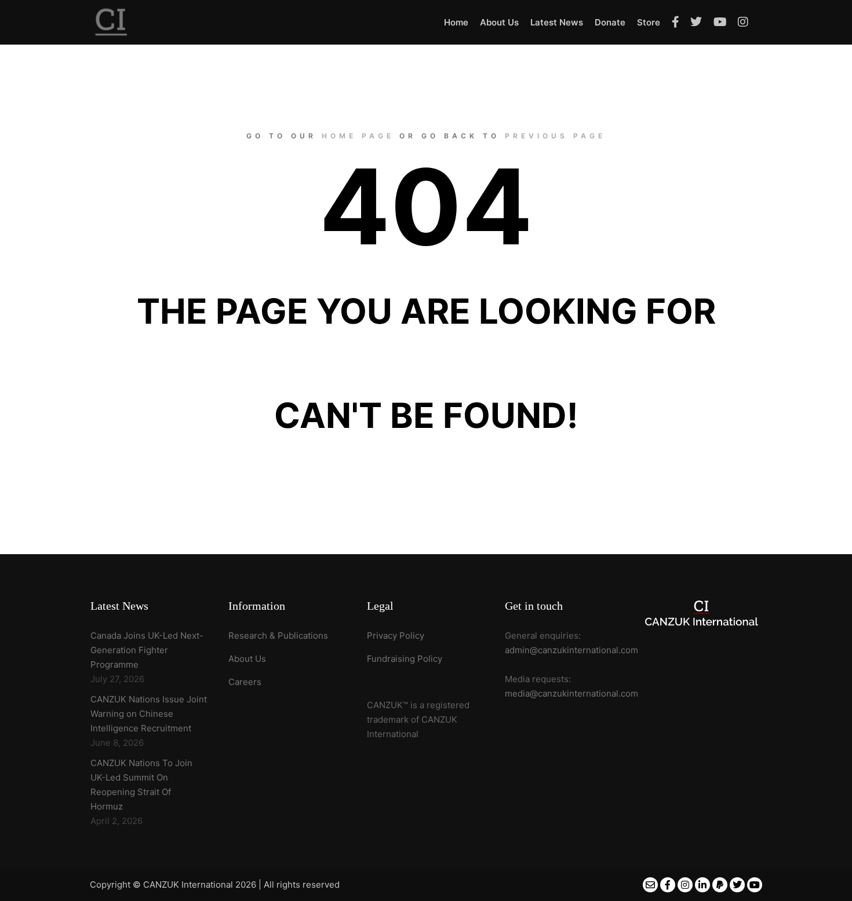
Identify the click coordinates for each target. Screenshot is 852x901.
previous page (555, 135)
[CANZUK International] (111, 22)
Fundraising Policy (404, 658)
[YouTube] (754, 884)
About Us (247, 658)
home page (358, 135)
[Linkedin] (702, 884)
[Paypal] (719, 884)
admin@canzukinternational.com (571, 649)
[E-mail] (650, 884)
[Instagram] (685, 884)
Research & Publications (278, 635)
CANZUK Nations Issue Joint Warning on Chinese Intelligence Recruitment (148, 714)
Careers (244, 681)
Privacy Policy (395, 635)
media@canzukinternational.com (571, 693)
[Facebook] (667, 884)
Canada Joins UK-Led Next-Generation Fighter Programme (146, 650)
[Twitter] (737, 884)
